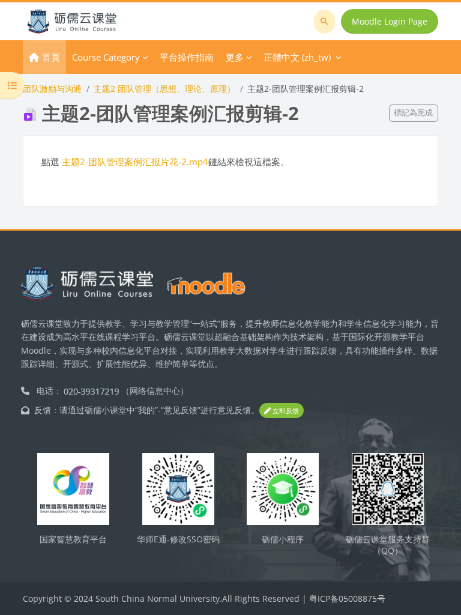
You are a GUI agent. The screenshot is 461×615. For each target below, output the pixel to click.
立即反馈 (285, 410)
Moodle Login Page (389, 21)
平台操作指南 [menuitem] (187, 57)
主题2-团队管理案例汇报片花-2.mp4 (135, 162)
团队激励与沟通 (52, 88)
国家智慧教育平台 (73, 539)
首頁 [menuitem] (51, 57)
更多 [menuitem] (235, 57)
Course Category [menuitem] (106, 57)
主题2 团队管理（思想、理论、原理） (164, 88)
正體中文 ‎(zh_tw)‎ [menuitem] (297, 57)
